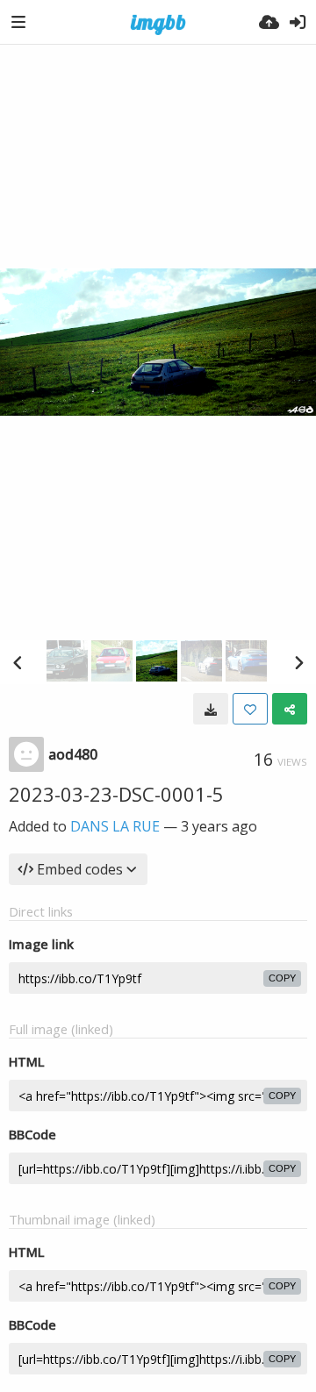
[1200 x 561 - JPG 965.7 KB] (210, 709)
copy (282, 978)
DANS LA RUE (115, 826)
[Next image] (298, 662)
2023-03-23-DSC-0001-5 (116, 794)
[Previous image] (17, 662)
